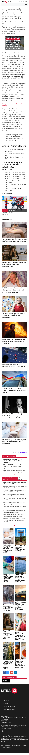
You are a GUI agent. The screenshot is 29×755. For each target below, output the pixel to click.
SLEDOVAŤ (6, 681)
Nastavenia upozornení (10, 712)
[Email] (11, 672)
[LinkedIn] (15, 672)
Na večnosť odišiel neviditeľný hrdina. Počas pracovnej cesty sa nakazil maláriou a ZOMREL (15, 503)
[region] (12, 2)
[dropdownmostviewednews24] (14, 526)
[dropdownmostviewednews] (14, 475)
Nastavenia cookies (9, 709)
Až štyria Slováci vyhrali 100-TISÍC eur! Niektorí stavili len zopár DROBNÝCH (15, 499)
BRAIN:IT (9, 747)
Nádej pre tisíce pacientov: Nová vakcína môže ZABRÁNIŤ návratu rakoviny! (15, 486)
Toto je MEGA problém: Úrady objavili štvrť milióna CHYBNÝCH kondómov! (14, 511)
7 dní (19, 477)
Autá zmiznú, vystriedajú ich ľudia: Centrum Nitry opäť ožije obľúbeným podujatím (14, 460)
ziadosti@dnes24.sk (6, 728)
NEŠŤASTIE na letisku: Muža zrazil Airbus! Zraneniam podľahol (15, 482)
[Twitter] (8, 672)
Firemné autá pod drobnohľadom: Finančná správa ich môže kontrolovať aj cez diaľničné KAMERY (14, 520)
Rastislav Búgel (8, 212)
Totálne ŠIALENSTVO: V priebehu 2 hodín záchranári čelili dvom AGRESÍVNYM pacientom (14, 466)
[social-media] (2, 731)
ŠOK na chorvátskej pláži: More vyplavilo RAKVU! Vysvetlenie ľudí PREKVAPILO (14, 515)
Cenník (6, 703)
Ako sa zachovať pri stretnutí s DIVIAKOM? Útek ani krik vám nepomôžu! (14, 495)
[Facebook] (4, 672)
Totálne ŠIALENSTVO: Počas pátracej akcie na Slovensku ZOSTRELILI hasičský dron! (15, 491)
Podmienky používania (10, 706)
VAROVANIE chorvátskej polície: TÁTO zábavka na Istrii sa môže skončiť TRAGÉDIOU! (15, 507)
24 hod (20, 479)
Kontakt (6, 700)
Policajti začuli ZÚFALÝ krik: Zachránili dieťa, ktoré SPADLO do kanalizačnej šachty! (14, 471)
